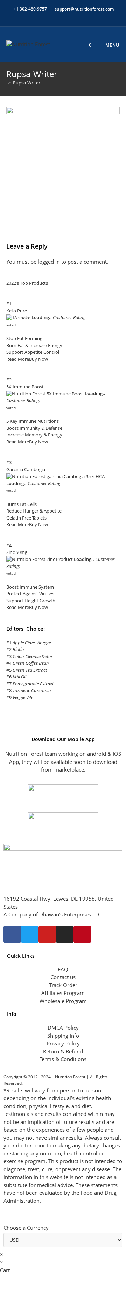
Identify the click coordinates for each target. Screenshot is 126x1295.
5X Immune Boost (25, 387)
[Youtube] (47, 934)
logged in (49, 261)
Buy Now (38, 359)
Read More (17, 359)
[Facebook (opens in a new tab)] (50, 16)
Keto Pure (16, 310)
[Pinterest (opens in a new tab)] (58, 16)
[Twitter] (29, 934)
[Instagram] (65, 934)
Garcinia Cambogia (25, 469)
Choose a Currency (26, 1227)
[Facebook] (12, 934)
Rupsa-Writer (26, 83)
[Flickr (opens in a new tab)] (74, 16)
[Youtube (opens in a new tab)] (82, 16)
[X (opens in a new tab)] (42, 16)
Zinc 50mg (16, 552)
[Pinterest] (82, 934)
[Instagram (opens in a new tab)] (66, 16)
